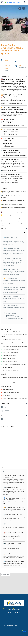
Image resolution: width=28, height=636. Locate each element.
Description (5, 77)
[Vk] (15, 613)
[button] (24, 2)
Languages (5, 404)
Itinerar (3, 229)
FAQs (3, 467)
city (2, 416)
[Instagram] (13, 613)
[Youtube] (17, 613)
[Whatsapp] (20, 613)
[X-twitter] (10, 613)
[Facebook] (8, 613)
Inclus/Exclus (6, 329)
